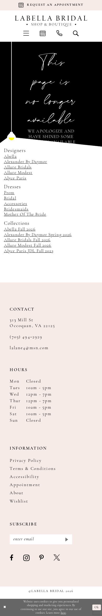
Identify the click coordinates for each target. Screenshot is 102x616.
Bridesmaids (16, 209)
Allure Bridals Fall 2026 (27, 240)
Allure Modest (18, 173)
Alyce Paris (15, 178)
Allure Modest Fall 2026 (27, 246)
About (17, 493)
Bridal (10, 198)
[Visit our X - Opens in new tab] (57, 558)
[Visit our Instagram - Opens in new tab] (26, 558)
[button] (26, 33)
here (63, 612)
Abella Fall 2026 (20, 229)
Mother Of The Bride (25, 215)
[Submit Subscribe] (66, 539)
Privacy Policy (26, 461)
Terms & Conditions (33, 469)
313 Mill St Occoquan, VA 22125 (32, 323)
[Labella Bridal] (51, 21)
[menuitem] (26, 33)
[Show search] (76, 33)
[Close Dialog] (4, 607)
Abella (10, 157)
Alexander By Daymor (25, 162)
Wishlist (19, 501)
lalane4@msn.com (29, 348)
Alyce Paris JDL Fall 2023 (29, 251)
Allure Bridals (18, 167)
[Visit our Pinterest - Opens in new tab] (41, 558)
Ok (96, 607)
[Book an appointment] (42, 33)
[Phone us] (59, 33)
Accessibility (24, 477)
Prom (9, 193)
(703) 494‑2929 (26, 337)
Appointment (25, 485)
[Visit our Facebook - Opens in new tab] (12, 558)
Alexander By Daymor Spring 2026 (38, 235)
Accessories (15, 204)
